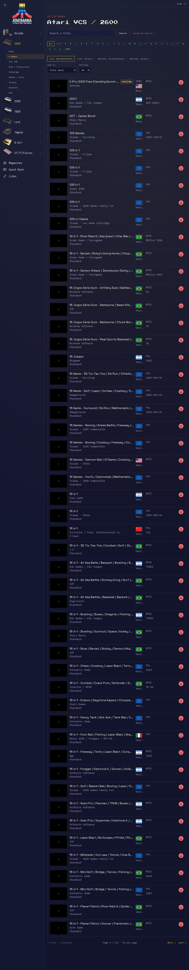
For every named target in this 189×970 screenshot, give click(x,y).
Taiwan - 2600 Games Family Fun (92, 205)
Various (141, 138)
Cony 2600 (76, 498)
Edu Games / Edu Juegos (86, 102)
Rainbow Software (81, 291)
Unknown (75, 85)
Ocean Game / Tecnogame (86, 240)
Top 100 (13, 61)
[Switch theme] (4, 4)
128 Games (77, 133)
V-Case (74, 536)
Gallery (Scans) (139, 58)
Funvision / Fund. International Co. (95, 532)
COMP (67, 49)
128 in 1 (75, 150)
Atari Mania (78, 120)
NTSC (149, 81)
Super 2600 (77, 188)
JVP (72, 309)
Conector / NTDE (81, 687)
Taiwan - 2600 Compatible (87, 429)
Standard (75, 106)
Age (72, 755)
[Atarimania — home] (22, 13)
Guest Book (16, 169)
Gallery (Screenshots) (111, 58)
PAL (148, 132)
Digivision (77, 601)
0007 (73, 99)
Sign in (181, 3)
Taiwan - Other (80, 463)
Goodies (13, 87)
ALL (51, 43)
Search (123, 33)
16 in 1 (74, 494)
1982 (139, 81)
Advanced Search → (144, 33)
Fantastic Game (80, 669)
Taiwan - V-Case (81, 154)
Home (11, 51)
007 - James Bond (82, 116)
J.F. (72, 549)
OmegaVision (78, 394)
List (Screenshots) (61, 58)
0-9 (59, 43)
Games (13, 56)
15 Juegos (77, 356)
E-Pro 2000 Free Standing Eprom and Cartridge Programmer (95, 82)
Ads (11, 92)
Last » (182, 942)
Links (12, 176)
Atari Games (78, 704)
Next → (171, 942)
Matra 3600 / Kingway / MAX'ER (91, 738)
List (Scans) (85, 58)
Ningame (75, 360)
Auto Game (76, 927)
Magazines (15, 163)
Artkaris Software (82, 773)
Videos (12, 82)
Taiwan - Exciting (82, 137)
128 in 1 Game (79, 219)
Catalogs (14, 72)
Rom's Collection (19, 66)
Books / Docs (16, 77)
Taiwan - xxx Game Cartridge (89, 223)
